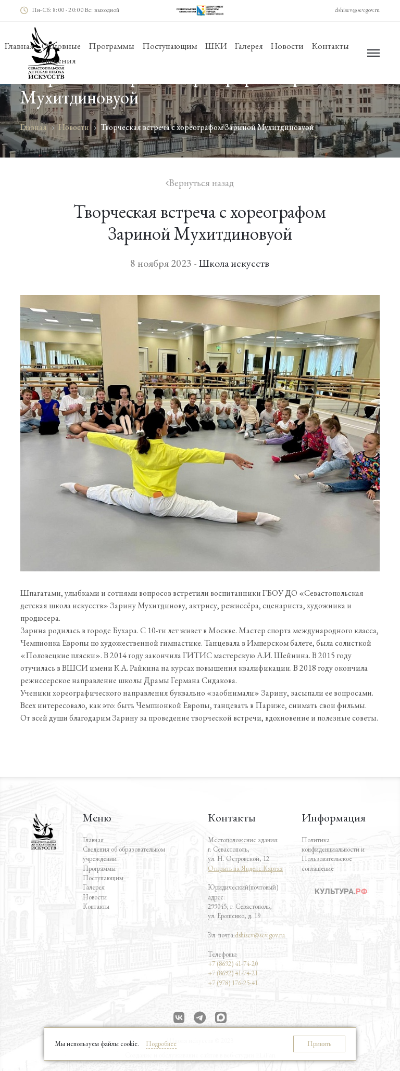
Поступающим (169, 45)
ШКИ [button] (216, 45)
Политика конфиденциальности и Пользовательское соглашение (333, 854)
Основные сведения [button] (61, 53)
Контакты (330, 45)
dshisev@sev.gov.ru (357, 10)
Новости (287, 45)
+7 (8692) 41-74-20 (233, 963)
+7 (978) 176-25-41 (233, 982)
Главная (93, 839)
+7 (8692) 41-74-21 (233, 973)
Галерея (249, 45)
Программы (99, 868)
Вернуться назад (201, 183)
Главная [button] (19, 45)
